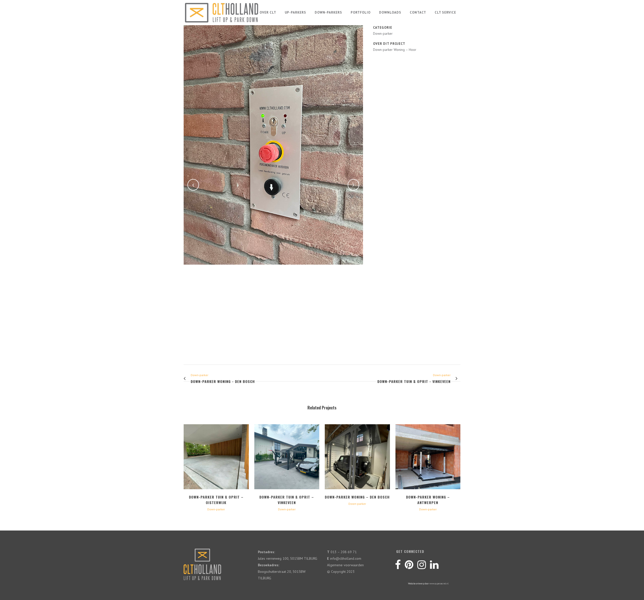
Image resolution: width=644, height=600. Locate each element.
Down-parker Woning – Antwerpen (428, 499)
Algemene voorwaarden (345, 565)
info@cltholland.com (345, 558)
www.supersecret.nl (439, 583)
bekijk (216, 456)
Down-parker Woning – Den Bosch (357, 497)
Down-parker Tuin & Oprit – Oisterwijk (216, 499)
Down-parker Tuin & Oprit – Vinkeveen (286, 499)
